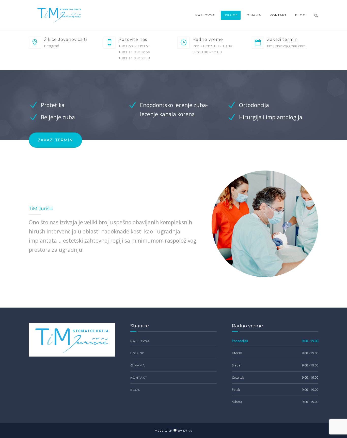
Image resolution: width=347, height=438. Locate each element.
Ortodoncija (254, 105)
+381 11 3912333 (134, 57)
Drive (187, 430)
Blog (300, 15)
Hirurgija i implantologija (270, 117)
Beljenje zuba (58, 117)
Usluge (231, 15)
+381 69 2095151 (134, 45)
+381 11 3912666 (134, 51)
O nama (253, 15)
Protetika (53, 105)
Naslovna (205, 15)
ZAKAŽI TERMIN (55, 140)
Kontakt (278, 15)
